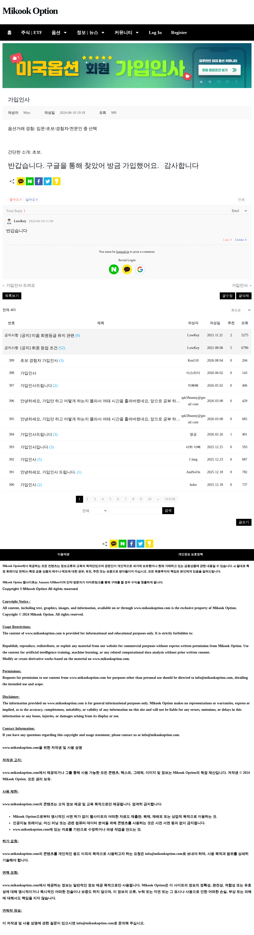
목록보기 (12, 296)
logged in (122, 251)
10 (149, 499)
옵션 (56, 32)
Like (227, 240)
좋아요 (15, 199)
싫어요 (32, 199)
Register (179, 32)
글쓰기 (244, 522)
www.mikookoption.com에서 (24, 773)
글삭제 (244, 296)
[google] (140, 269)
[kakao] (127, 269)
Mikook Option (30, 10)
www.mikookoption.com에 (33, 829)
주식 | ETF (31, 32)
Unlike (241, 240)
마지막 (170, 499)
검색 (168, 510)
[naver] (114, 269)
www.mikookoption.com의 (22, 804)
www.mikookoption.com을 (22, 747)
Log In (155, 32)
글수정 (227, 296)
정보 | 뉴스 (87, 32)
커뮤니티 (123, 32)
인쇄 (241, 199)
